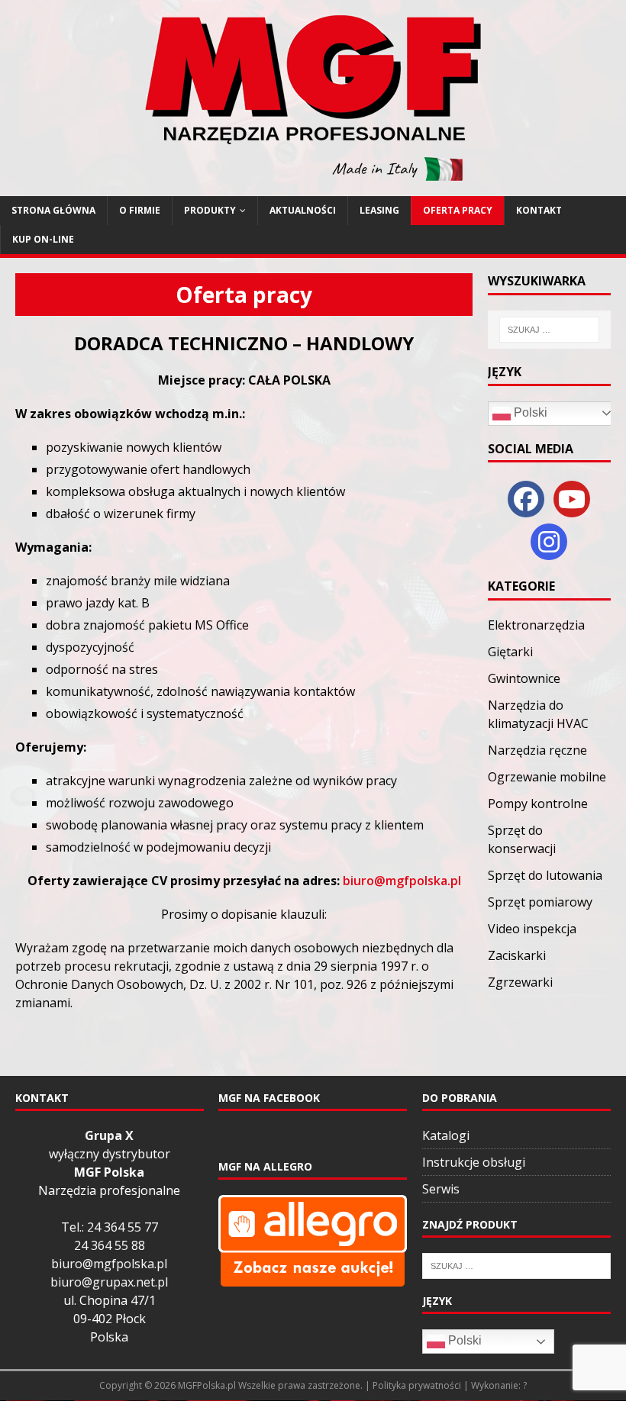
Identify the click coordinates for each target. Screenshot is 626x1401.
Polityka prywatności (417, 1385)
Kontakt (539, 210)
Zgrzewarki (520, 982)
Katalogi (446, 1135)
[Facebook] (526, 499)
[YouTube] (571, 499)
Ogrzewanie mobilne (547, 776)
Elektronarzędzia (536, 625)
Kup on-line (43, 239)
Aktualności (302, 210)
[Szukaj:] (549, 330)
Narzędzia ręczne (537, 750)
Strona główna (53, 210)
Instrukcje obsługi (473, 1162)
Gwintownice (524, 678)
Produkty (210, 210)
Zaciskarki (517, 955)
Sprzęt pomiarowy (540, 902)
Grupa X (109, 1135)
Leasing (379, 210)
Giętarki (510, 651)
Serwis (441, 1188)
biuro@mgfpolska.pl (402, 880)
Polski (529, 412)
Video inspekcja (532, 928)
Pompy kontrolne (538, 803)
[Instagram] (549, 541)
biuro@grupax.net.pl (109, 1282)
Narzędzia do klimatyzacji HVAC (538, 714)
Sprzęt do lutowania (545, 875)
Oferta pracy (457, 210)
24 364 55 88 (109, 1245)
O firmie (139, 210)
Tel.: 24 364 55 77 (109, 1227)
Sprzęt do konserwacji (522, 839)
